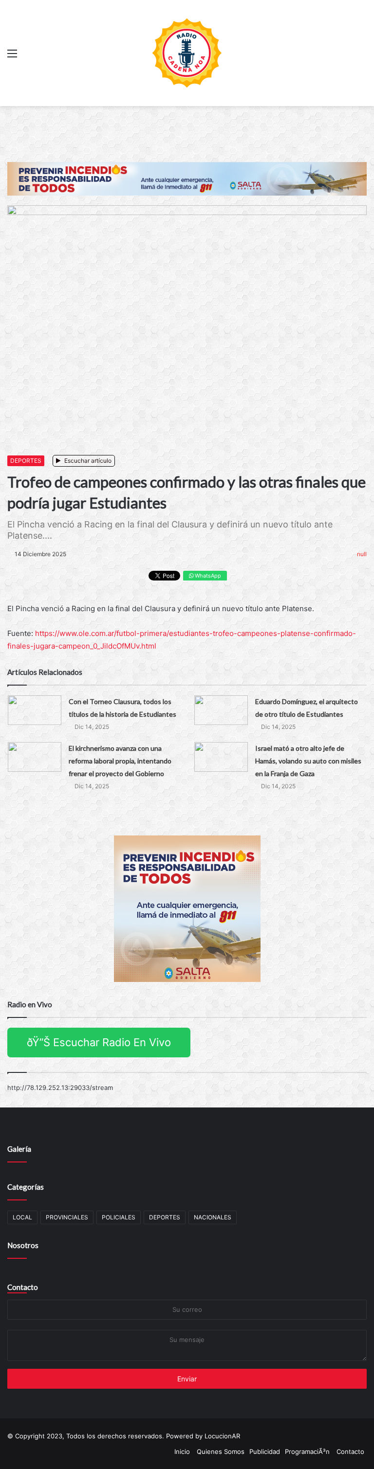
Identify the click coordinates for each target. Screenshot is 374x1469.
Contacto (22, 1287)
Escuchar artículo (87, 460)
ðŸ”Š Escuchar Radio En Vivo (99, 1042)
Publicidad (264, 1451)
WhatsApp (207, 575)
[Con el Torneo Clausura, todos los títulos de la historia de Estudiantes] (34, 710)
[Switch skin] (362, 57)
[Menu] (12, 57)
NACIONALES (212, 1217)
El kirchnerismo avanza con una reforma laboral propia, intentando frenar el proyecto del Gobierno (120, 761)
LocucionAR (222, 1436)
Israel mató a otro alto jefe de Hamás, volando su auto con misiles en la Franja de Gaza (308, 761)
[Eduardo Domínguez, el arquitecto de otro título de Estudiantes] (221, 710)
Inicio (182, 1451)
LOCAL (22, 1217)
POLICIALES (118, 1217)
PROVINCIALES (67, 1217)
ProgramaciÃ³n (307, 1451)
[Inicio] (187, 53)
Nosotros (22, 1245)
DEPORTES (25, 460)
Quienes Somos (220, 1451)
